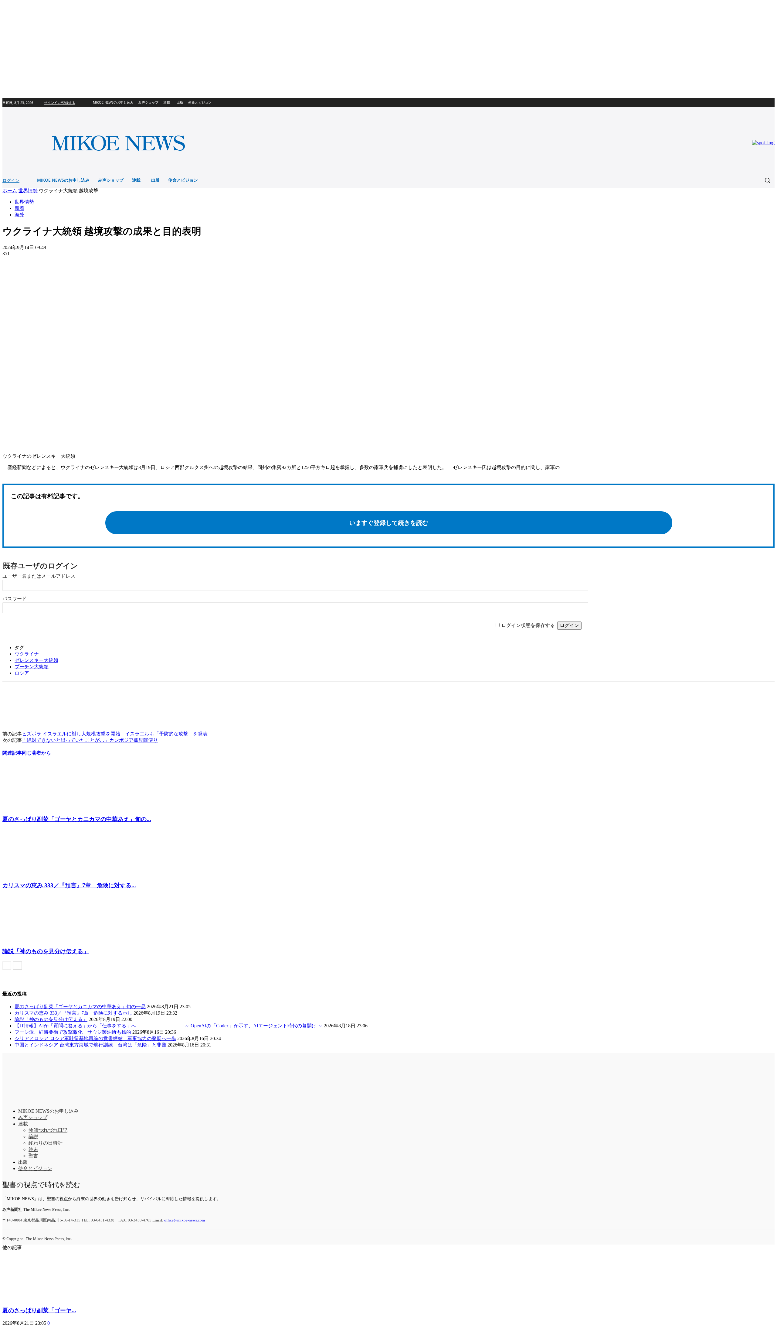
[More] (56, 262)
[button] (767, 180)
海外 (19, 214)
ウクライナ (27, 653)
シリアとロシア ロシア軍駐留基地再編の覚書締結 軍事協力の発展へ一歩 (95, 1038)
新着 (19, 208)
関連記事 (12, 752)
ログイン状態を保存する (528, 625)
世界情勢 (28, 190)
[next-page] (17, 965)
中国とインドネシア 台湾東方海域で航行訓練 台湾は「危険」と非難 (90, 1044)
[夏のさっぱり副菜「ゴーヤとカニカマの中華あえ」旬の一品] (35, 807)
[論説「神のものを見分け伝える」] (35, 939)
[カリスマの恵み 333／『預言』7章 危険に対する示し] (35, 872)
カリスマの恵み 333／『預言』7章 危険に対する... (69, 885)
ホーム (9, 190)
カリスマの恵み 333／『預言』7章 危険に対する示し (73, 1013)
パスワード (14, 598)
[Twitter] (771, 102)
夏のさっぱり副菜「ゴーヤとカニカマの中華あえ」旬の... (76, 819)
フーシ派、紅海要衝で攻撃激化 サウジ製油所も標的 (73, 1032)
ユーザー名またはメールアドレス (38, 576)
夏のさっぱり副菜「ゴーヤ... (39, 1310)
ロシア (22, 673)
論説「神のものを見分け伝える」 (45, 951)
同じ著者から (36, 752)
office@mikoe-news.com (184, 1220)
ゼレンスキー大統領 (36, 660)
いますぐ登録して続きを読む (388, 522)
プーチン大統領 (32, 666)
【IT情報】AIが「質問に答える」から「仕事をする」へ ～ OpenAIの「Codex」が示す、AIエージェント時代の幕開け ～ (169, 1025)
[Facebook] (762, 102)
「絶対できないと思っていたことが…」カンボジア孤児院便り (90, 740)
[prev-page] (6, 965)
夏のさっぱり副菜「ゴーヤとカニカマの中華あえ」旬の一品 (80, 1006)
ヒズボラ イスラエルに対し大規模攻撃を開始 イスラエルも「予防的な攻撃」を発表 (115, 733)
